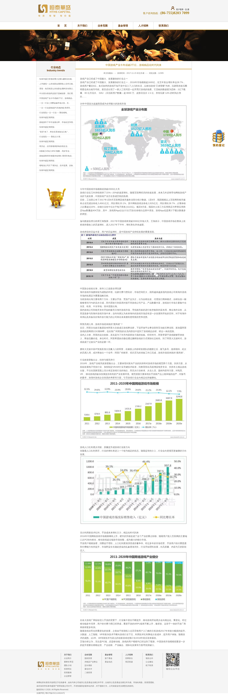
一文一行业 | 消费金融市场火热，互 (54, 103)
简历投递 (129, 662)
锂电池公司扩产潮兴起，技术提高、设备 (56, 165)
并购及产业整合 (91, 662)
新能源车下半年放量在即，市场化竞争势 (56, 122)
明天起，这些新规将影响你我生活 (53, 146)
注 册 (187, 9)
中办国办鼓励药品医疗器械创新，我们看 (56, 93)
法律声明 (40, 693)
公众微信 (149, 662)
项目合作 (149, 658)
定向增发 (88, 665)
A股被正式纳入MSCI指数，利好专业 (54, 151)
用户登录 (179, 9)
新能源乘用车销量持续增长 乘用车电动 (55, 156)
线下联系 (149, 665)
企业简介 (68, 658)
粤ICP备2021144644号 (55, 693)
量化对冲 (88, 669)
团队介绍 (68, 665)
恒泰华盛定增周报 (46, 117)
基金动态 (108, 662)
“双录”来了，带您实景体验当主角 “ (53, 132)
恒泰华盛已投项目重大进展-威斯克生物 (55, 79)
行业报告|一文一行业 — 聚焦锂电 (53, 113)
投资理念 (68, 669)
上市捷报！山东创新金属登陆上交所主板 (56, 84)
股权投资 (88, 658)
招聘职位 (129, 658)
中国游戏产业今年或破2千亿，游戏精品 (55, 98)
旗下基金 (108, 658)
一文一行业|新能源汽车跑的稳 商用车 (54, 108)
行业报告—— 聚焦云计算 (49, 137)
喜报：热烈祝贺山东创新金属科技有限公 (56, 89)
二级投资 (88, 672)
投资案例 (68, 672)
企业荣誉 (68, 676)
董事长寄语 (68, 662)
